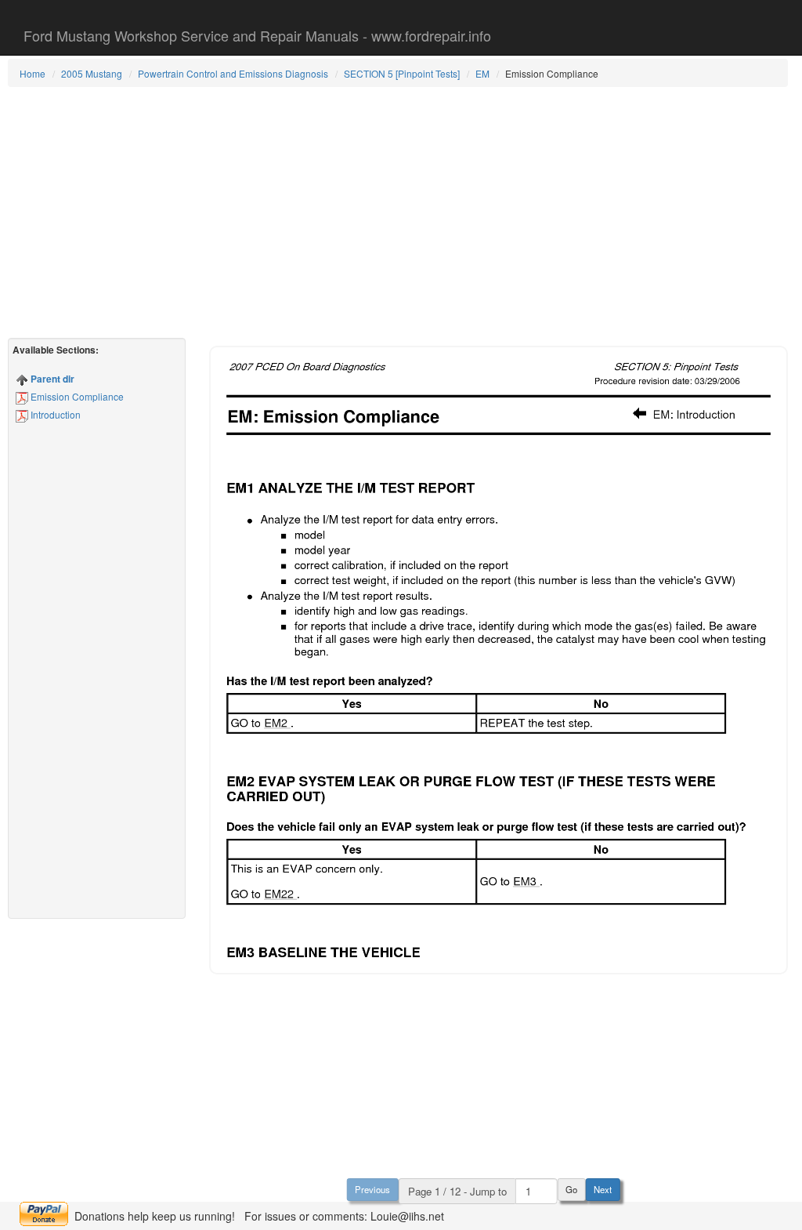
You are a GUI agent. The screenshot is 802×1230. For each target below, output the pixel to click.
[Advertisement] (398, 212)
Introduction (54, 414)
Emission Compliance (76, 396)
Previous (372, 1189)
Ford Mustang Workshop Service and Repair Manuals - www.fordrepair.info (257, 35)
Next (603, 1189)
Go (571, 1189)
